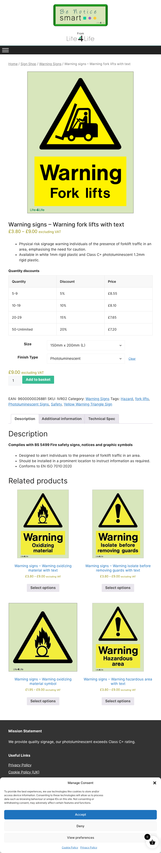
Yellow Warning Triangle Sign (88, 404)
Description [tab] (25, 419)
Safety (56, 404)
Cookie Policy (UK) (23, 772)
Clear (132, 358)
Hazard (127, 399)
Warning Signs (50, 64)
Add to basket (38, 379)
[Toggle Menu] (5, 50)
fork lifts (142, 399)
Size (27, 344)
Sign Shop (28, 64)
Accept (80, 814)
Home (13, 64)
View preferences (80, 838)
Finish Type (28, 357)
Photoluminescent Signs (28, 404)
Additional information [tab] (62, 419)
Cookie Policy (70, 847)
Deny (80, 826)
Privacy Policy (88, 847)
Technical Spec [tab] (101, 419)
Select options (43, 588)
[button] (155, 783)
